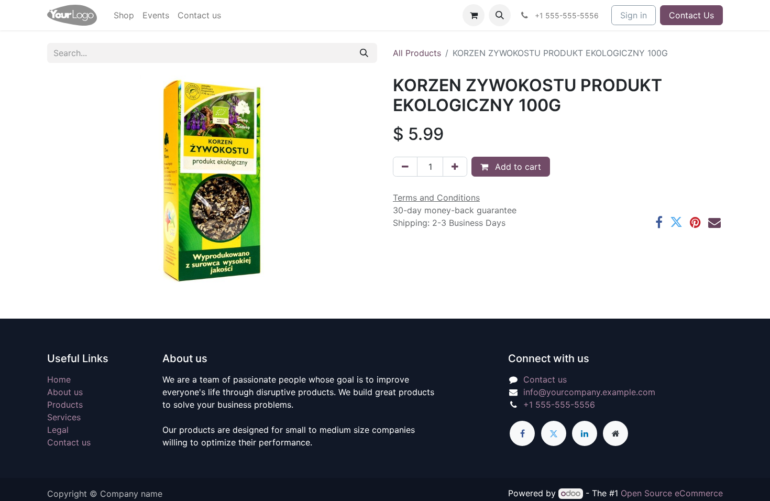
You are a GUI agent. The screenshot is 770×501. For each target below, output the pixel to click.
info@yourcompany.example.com (589, 392)
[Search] (364, 53)
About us (65, 392)
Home (59, 379)
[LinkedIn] (584, 433)
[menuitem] (123, 15)
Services (64, 417)
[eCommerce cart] (474, 15)
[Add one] (455, 167)
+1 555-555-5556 (559, 404)
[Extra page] (615, 433)
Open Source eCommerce (672, 493)
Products (65, 404)
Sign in (633, 15)
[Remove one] (405, 167)
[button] (500, 15)
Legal (58, 429)
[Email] (714, 222)
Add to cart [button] (516, 166)
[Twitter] (676, 222)
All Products (417, 53)
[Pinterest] (695, 222)
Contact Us (691, 15)
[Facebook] (659, 222)
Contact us (69, 442)
